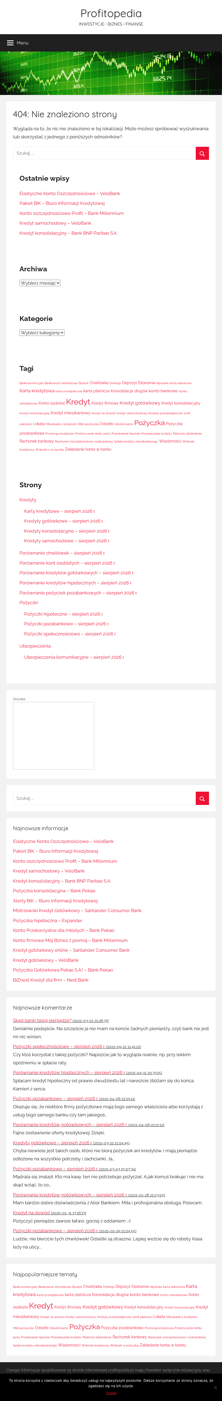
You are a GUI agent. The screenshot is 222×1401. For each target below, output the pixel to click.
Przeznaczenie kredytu (156, 433)
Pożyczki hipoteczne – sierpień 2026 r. (63, 614)
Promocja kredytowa (59, 433)
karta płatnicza (96, 391)
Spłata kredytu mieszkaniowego (136, 441)
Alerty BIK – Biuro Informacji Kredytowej (55, 900)
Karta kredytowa (36, 390)
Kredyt (78, 401)
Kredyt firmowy (105, 403)
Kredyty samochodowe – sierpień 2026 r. (67, 540)
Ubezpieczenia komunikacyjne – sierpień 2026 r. (74, 657)
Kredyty (27, 499)
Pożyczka (149, 423)
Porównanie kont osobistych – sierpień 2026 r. (67, 563)
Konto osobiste (52, 403)
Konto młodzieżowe (174, 1295)
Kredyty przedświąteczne (165, 413)
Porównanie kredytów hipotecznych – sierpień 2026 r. (75, 582)
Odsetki (106, 424)
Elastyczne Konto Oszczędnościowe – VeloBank (69, 193)
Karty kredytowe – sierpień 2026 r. (59, 511)
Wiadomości (170, 441)
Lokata (39, 424)
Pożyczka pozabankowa (122, 1328)
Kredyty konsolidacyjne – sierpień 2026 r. (67, 531)
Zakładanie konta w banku (88, 449)
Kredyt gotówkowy (140, 403)
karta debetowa (180, 383)
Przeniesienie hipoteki (126, 433)
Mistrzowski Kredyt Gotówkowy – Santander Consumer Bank (77, 910)
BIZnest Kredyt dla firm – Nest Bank (51, 980)
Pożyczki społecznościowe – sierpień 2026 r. (70, 633)
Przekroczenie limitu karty (92, 433)
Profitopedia (111, 13)
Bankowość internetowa (61, 383)
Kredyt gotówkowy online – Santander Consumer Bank (71, 950)
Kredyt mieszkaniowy (70, 412)
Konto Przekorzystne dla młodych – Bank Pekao (63, 930)
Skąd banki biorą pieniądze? (42, 1020)
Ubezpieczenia (35, 646)
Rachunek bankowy (36, 441)
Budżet (84, 383)
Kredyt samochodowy (132, 413)
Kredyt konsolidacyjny (181, 403)
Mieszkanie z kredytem (61, 424)
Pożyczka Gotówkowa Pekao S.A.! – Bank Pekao (63, 970)
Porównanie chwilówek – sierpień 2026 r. (62, 553)
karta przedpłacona (69, 391)
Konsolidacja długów (129, 391)
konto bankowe (163, 391)
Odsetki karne (124, 424)
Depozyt (129, 383)
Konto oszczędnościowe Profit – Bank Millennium (71, 213)
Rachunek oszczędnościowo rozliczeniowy (84, 441)
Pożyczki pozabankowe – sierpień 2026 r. (66, 623)
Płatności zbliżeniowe (187, 433)
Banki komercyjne (31, 383)
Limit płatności (142, 1317)
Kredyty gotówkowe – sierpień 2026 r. (63, 521)
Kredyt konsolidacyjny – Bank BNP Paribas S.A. (68, 233)
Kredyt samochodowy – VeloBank (55, 223)
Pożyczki (28, 602)
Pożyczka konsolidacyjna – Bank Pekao (54, 890)
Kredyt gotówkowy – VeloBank (46, 960)
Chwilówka (99, 383)
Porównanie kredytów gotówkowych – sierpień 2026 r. (76, 572)
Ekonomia (146, 383)
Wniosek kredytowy (95, 1345)
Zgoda (111, 1393)
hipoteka (162, 383)
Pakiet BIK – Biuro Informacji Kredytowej (62, 203)
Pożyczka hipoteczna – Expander (47, 920)
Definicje (115, 383)
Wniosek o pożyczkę (49, 449)
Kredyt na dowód (104, 413)
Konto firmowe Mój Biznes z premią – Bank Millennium (70, 940)
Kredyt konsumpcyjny (34, 413)
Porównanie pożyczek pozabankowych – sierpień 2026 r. (78, 593)
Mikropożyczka (88, 424)
